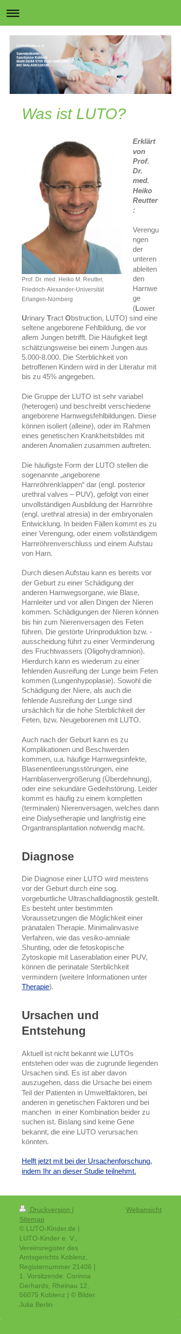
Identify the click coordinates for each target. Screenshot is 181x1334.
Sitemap (31, 1219)
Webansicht (144, 1209)
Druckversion (50, 1209)
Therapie (35, 986)
